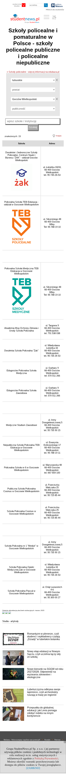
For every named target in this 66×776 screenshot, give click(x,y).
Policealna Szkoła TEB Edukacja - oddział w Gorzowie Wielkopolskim (21, 203)
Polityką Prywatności (46, 758)
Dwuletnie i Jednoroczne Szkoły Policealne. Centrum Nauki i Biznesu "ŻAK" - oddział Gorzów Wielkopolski (21, 156)
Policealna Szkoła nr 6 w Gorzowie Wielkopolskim (21, 468)
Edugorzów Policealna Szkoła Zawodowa (21, 391)
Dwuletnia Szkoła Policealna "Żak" (21, 350)
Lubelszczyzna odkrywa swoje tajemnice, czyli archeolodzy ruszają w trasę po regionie (43, 692)
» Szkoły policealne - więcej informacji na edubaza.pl (33, 71)
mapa (58, 135)
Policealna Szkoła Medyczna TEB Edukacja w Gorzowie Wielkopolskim (21, 271)
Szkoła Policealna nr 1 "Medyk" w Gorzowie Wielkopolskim (21, 547)
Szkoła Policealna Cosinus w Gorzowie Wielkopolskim (21, 512)
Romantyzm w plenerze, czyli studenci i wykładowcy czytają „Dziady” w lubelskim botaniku (43, 636)
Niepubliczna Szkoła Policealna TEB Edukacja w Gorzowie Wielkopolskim (21, 447)
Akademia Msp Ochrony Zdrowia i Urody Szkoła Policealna (21, 329)
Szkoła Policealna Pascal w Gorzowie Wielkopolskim (21, 592)
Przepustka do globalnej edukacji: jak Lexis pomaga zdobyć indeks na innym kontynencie (42, 711)
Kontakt (47, 740)
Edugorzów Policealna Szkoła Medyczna (21, 371)
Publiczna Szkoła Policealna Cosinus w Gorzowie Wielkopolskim (21, 490)
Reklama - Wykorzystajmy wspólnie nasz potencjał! (22, 740)
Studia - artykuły (10, 621)
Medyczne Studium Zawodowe (21, 425)
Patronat (57, 740)
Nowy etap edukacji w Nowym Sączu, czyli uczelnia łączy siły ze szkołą (44, 654)
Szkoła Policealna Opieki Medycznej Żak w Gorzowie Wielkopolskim (21, 570)
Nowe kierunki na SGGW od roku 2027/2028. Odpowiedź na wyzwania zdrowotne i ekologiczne (45, 673)
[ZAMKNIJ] (33, 768)
